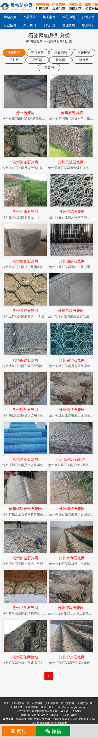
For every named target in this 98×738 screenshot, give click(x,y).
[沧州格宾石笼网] (25, 240)
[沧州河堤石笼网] (71, 586)
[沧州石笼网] (25, 91)
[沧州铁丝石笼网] (25, 388)
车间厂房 (49, 25)
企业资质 (68, 25)
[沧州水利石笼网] (72, 537)
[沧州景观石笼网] (71, 141)
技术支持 (88, 17)
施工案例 (49, 17)
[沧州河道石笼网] (25, 141)
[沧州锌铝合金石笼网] (25, 487)
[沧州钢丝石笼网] (72, 487)
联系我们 (88, 25)
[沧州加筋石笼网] (72, 240)
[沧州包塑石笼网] (72, 339)
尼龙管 (37, 719)
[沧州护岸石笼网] (72, 636)
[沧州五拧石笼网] (25, 289)
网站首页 (10, 17)
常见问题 (68, 17)
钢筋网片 (45, 722)
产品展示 (29, 17)
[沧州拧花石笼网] (72, 190)
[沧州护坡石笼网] (25, 537)
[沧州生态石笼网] (25, 190)
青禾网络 (71, 715)
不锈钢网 (56, 719)
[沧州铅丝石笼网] (72, 388)
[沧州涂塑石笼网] (25, 438)
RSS (77, 711)
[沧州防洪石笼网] (25, 586)
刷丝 (30, 719)
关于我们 (29, 25)
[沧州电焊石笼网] (71, 289)
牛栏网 (46, 719)
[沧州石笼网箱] (72, 91)
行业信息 (10, 25)
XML (66, 711)
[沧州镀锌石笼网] (25, 339)
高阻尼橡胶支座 (82, 719)
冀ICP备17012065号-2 (34, 715)
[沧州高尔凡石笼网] (71, 438)
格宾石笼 (21, 719)
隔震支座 (67, 719)
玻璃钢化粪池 (59, 722)
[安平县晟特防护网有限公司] (49, 6)
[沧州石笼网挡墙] (25, 636)
